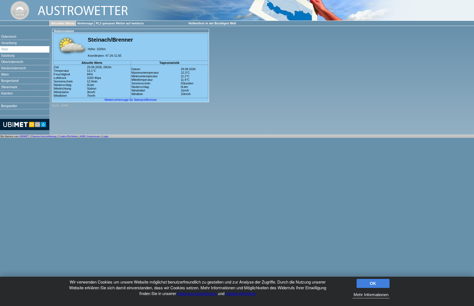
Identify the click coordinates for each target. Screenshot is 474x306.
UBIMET (24, 136)
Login (105, 136)
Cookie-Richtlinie (240, 293)
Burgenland (10, 81)
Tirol (4, 49)
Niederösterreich (13, 68)
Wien (5, 74)
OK (373, 283)
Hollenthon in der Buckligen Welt (212, 23)
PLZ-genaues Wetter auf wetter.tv (120, 23)
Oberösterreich (12, 62)
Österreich (8, 37)
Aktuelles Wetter (63, 23)
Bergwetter (9, 106)
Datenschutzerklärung (197, 293)
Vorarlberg (9, 43)
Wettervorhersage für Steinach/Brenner (131, 99)
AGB (82, 136)
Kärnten (7, 93)
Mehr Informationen (371, 294)
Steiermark (9, 87)
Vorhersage (85, 23)
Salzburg (8, 56)
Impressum (93, 136)
